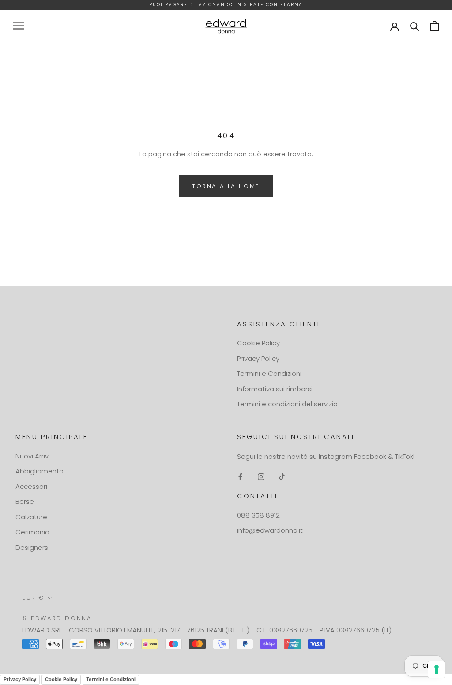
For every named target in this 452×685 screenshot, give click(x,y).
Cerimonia (32, 532)
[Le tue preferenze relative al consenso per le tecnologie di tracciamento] (436, 669)
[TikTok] (282, 476)
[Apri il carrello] (434, 26)
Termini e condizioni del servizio (287, 404)
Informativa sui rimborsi (275, 389)
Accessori (31, 486)
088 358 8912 (258, 515)
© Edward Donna (56, 618)
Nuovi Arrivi (32, 456)
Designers (31, 547)
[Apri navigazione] (18, 26)
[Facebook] (240, 476)
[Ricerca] (414, 25)
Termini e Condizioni (269, 373)
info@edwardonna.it (270, 530)
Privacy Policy (258, 358)
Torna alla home (226, 186)
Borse (24, 501)
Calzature (31, 517)
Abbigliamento (39, 471)
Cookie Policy (258, 343)
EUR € (33, 598)
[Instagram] (261, 476)
